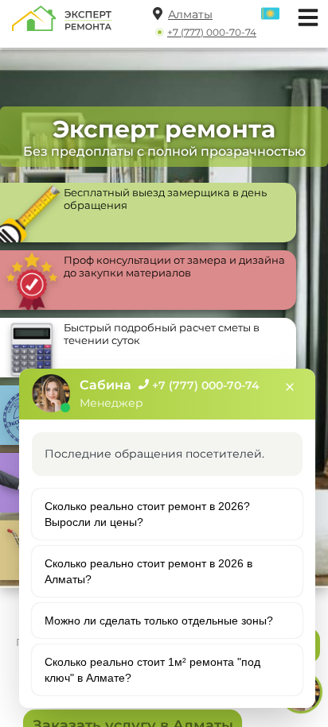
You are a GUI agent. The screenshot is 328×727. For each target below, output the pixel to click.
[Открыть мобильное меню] (304, 15)
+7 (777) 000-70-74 (211, 32)
